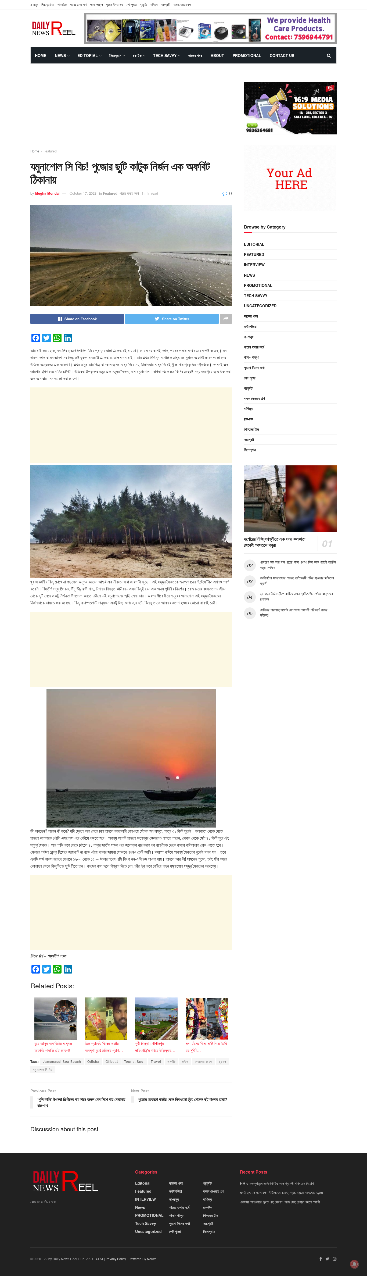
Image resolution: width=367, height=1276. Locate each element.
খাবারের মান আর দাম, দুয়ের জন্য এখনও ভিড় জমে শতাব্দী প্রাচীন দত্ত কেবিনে (298, 564)
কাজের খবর (195, 55)
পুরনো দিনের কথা (114, 4)
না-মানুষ (34, 4)
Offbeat (112, 1061)
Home (40, 55)
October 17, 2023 (83, 193)
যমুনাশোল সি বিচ (42, 1069)
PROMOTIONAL (247, 55)
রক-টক (137, 55)
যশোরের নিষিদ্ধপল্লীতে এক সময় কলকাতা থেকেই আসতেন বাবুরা (274, 541)
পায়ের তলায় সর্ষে (78, 4)
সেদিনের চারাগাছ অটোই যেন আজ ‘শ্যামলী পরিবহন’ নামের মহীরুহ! (294, 612)
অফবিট (171, 1061)
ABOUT (217, 55)
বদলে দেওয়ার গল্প (182, 4)
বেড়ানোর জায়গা (204, 1061)
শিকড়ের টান (47, 4)
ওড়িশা (185, 1061)
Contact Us (282, 55)
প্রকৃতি (143, 4)
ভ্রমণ (222, 1061)
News (60, 55)
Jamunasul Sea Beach (62, 1061)
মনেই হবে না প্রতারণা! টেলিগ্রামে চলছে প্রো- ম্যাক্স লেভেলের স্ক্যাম (281, 1192)
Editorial (87, 55)
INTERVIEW (254, 264)
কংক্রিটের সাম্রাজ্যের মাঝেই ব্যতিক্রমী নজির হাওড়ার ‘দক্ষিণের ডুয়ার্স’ (297, 580)
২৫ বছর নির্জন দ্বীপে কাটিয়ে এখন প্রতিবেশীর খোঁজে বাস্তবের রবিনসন (296, 596)
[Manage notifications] (354, 1264)
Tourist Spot (134, 1061)
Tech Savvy (165, 55)
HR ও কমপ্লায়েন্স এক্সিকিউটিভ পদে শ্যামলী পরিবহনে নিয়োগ (277, 1183)
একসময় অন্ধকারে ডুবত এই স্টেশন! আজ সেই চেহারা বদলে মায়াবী (280, 1201)
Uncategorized (260, 305)
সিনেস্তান (115, 55)
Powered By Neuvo (142, 1258)
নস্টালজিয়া (62, 4)
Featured (50, 151)
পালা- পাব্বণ (96, 4)
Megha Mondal (47, 193)
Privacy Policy (116, 1258)
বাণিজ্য (153, 4)
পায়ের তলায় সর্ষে (129, 193)
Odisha (93, 1061)
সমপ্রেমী (165, 4)
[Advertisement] (131, 111)
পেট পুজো (131, 4)
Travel (156, 1061)
